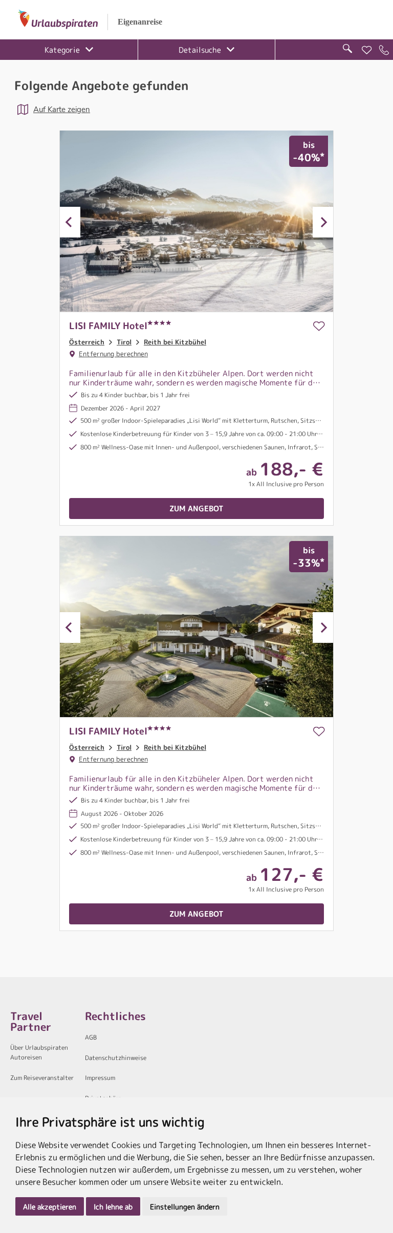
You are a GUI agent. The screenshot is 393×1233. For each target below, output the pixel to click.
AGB (91, 1037)
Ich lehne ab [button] (113, 1207)
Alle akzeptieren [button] (49, 1207)
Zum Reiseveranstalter (42, 1077)
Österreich (86, 342)
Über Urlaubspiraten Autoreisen (39, 1052)
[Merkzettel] (367, 50)
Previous (70, 222)
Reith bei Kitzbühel (175, 342)
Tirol (124, 342)
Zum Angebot (196, 508)
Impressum (100, 1077)
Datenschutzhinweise (115, 1057)
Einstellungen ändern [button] (185, 1207)
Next (323, 222)
